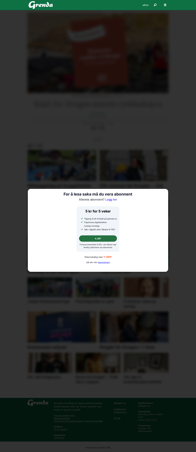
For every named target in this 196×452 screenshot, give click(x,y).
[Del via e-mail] (102, 128)
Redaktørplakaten (62, 418)
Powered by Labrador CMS (98, 448)
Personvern (59, 421)
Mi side (117, 418)
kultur (98, 140)
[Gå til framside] (40, 5)
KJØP (98, 238)
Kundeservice (120, 412)
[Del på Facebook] (93, 128)
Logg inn (98, 199)
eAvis (146, 5)
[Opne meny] (165, 5)
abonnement (104, 262)
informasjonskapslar (74, 421)
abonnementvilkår (95, 421)
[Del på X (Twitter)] (98, 128)
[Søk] (155, 5)
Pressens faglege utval (64, 415)
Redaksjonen (120, 409)
